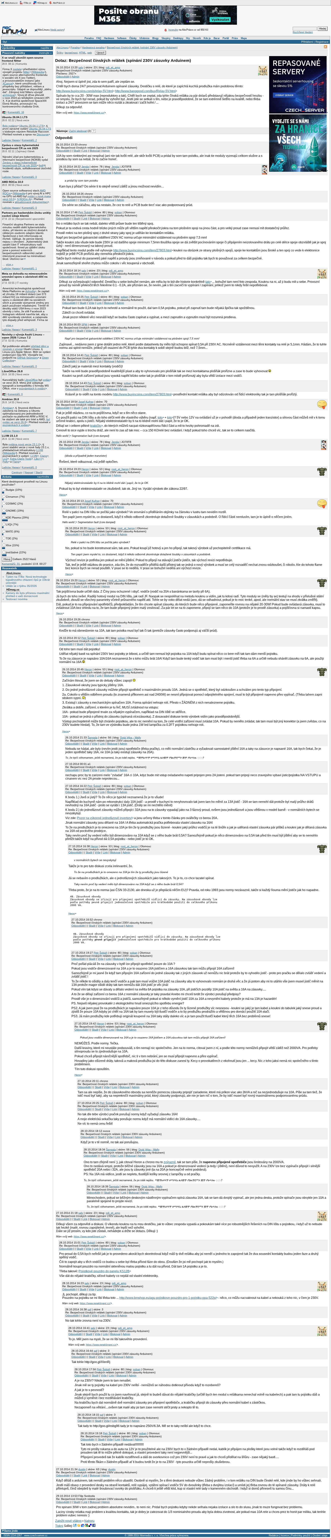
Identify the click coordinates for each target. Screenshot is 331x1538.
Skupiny (165, 38)
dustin (82, 1469)
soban (118, 212)
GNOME (11, 510)
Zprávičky (8, 47)
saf (89, 1309)
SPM (84, 324)
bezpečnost (71, 52)
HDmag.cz (42, 3)
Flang (15, 461)
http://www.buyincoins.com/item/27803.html (142, 250)
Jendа (85, 166)
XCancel (7, 83)
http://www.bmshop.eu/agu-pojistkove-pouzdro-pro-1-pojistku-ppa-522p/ (167, 1297)
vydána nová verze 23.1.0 (24, 444)
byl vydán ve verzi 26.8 (26, 421)
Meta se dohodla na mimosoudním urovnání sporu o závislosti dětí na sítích (25, 276)
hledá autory (57, 29)
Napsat (29, 472)
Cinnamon (12, 496)
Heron (85, 469)
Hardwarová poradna (93, 47)
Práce (235, 38)
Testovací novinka (16, 599)
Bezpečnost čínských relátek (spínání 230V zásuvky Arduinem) (142, 47)
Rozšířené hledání (303, 32)
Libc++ (38, 458)
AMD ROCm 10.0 (12, 181)
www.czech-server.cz (36, 1535)
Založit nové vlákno (68, 1520)
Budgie (10, 489)
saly (80, 67)
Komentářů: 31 (11, 563)
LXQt (9, 524)
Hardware (109, 38)
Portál (226, 38)
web (89, 52)
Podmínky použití (301, 1535)
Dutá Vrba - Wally (130, 737)
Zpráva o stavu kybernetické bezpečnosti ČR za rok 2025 (20, 147)
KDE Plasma (13, 517)
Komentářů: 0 (29, 177)
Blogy (155, 38)
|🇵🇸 (4, 112)
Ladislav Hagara (11, 140)
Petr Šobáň (85, 212)
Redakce (274, 1535)
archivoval (8, 95)
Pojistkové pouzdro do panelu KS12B (104, 1271)
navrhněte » (44, 476)
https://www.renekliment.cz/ (89, 112)
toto (160, 417)
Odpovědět (63, 76)
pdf (41, 165)
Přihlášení (307, 41)
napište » (46, 47)
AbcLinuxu (13, 573)
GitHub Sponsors (27, 357)
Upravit (100, 52)
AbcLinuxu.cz (11, 3)
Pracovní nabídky (13, 52)
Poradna (88, 38)
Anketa (6, 476)
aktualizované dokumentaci (31, 202)
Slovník (197, 38)
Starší (39, 472)
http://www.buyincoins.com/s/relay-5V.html (84, 91)
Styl (4, 41)
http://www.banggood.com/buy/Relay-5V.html (145, 91)
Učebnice (144, 38)
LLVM (39, 450)
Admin (75, 76)
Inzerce (285, 1535)
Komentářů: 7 (29, 430)
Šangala (92, 737)
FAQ (98, 38)
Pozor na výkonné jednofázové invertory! (104, 818)
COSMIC (11, 503)
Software (121, 38)
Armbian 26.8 (10, 399)
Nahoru (89, 1520)
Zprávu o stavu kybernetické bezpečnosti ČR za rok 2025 (19, 164)
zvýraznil (170, 1162)
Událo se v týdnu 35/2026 (21, 585)
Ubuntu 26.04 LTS (40, 128)
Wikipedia (38, 72)
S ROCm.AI (24, 199)
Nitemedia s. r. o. (149, 1535)
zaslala (17, 69)
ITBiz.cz (27, 3)
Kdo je (207, 38)
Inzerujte (173, 29)
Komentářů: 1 (29, 268)
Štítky (60, 52)
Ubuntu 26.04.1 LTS (14, 117)
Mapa (244, 38)
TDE (8, 538)
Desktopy (178, 38)
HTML (82, 52)
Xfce (8, 545)
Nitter (26, 72)
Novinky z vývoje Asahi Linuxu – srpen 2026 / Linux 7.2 (23, 336)
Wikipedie (19, 193)
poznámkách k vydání (32, 388)
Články (133, 38)
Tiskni (59, 1525)
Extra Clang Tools (20, 458)
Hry (188, 38)
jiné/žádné (12, 552)
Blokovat (95, 150)
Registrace (322, 41)
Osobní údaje (320, 1535)
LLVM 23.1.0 (10, 435)
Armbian (7, 407)
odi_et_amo (113, 67)
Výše (88, 172)
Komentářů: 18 (16, 112)
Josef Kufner (86, 401)
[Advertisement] (100, 120)
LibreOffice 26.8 (12, 371)
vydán (46, 380)
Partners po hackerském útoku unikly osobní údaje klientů (26, 214)
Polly (5, 461)
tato (207, 281)
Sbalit (76, 150)
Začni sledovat (78, 130)
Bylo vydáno (9, 125)
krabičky (96, 425)
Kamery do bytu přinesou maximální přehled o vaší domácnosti (27, 594)
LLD (4, 458)
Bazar (217, 38)
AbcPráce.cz (58, 3)
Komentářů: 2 (29, 140)
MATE (9, 531)
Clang (43, 456)
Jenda (115, 166)
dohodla (30, 291)
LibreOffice (31, 380)
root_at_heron (120, 469)
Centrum (17, 472)
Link (84, 150)
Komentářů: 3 (29, 329)
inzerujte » (45, 52)
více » (9, 264)
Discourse (43, 134)
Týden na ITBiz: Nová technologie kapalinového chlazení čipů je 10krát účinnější (28, 579)
